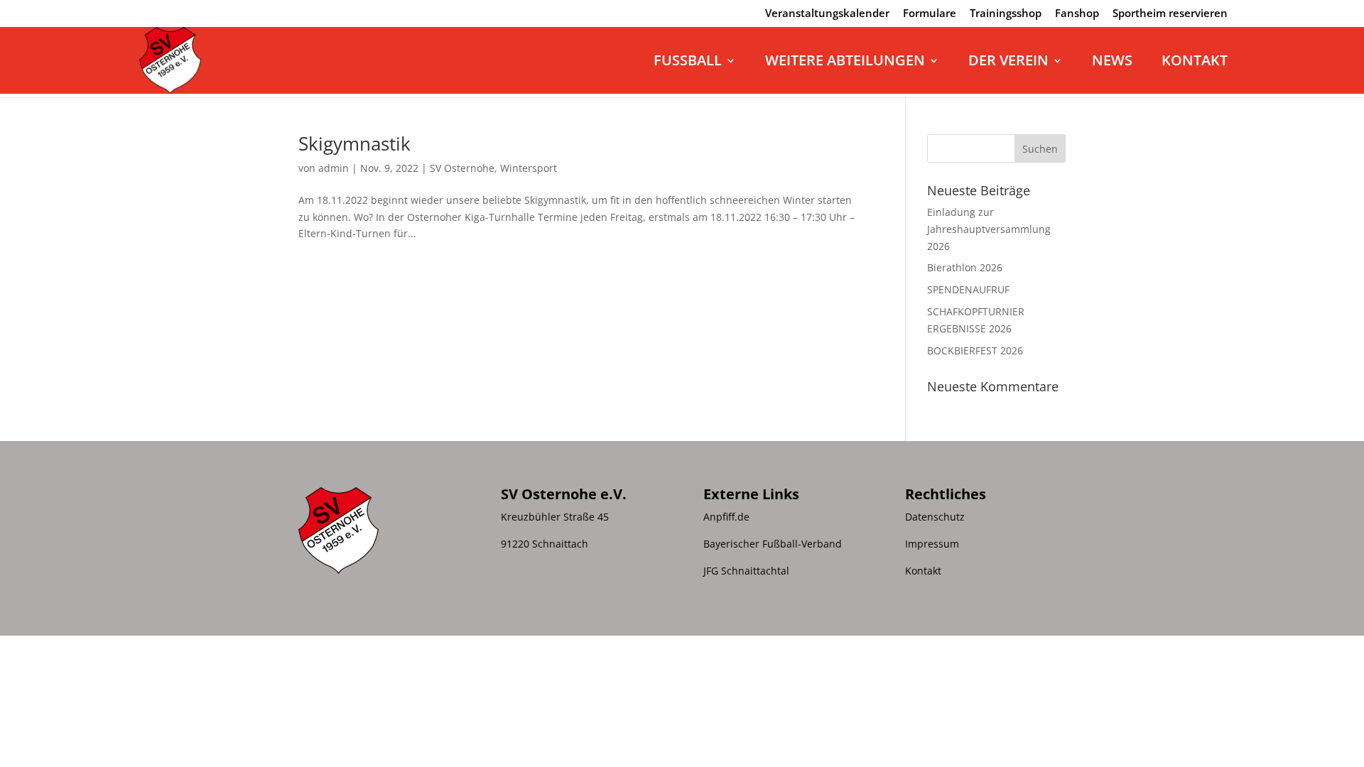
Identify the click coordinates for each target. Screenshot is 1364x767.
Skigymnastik (354, 143)
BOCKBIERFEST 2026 (975, 350)
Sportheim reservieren (1170, 14)
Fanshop (1077, 14)
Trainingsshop (1005, 14)
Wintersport (528, 168)
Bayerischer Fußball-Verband (772, 543)
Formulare (929, 14)
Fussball (688, 62)
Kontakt (1195, 62)
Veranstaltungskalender (827, 14)
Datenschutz (935, 516)
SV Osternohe (462, 168)
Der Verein (1008, 62)
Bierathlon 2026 (964, 267)
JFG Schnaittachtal (746, 570)
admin (333, 168)
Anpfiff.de (726, 516)
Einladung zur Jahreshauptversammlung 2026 (989, 229)
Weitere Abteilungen (845, 62)
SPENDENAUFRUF (968, 289)
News (1112, 62)
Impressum (932, 543)
